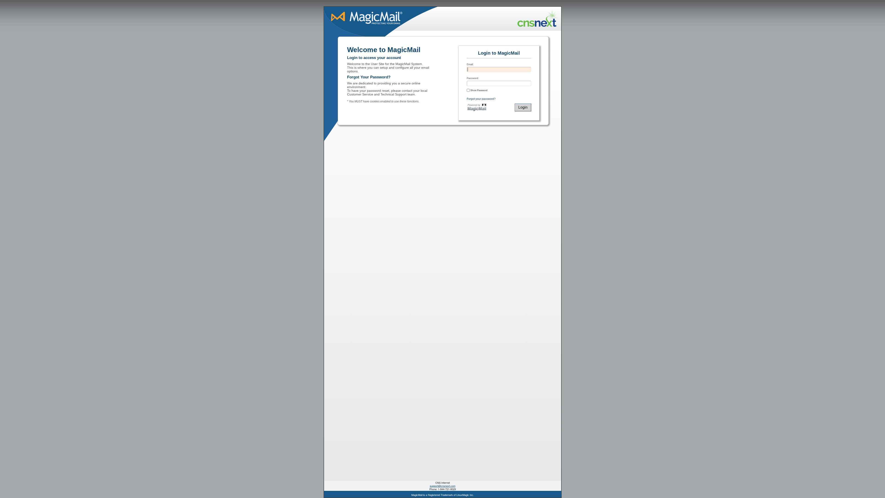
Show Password (478, 90)
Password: (473, 78)
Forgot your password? (481, 99)
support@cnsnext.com (442, 486)
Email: (470, 64)
